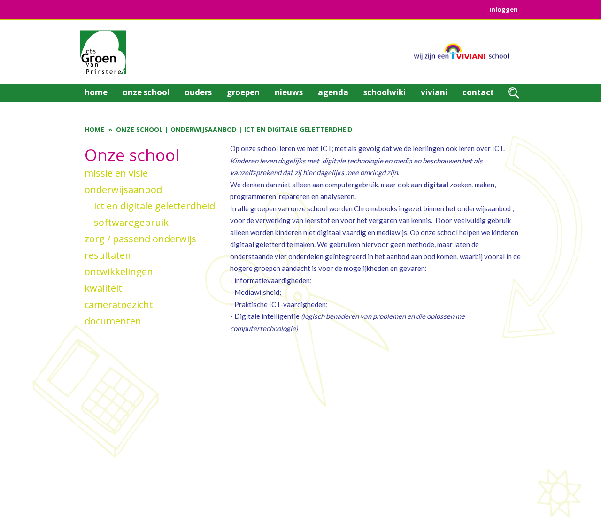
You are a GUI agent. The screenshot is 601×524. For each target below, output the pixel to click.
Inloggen (503, 9)
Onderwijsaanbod (203, 129)
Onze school (139, 129)
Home (94, 129)
